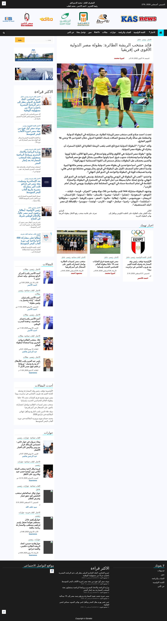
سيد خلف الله (31, 506)
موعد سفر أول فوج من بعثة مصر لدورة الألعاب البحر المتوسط (85, 581)
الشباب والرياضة (124, 32)
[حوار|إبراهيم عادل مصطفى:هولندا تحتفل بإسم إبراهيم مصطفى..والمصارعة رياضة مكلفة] (48, 523)
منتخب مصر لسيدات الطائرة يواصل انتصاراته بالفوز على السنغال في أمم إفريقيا (73, 264)
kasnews (33, 372)
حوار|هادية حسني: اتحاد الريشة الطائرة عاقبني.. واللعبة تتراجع (30, 546)
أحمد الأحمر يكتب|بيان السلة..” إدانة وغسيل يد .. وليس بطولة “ (29, 300)
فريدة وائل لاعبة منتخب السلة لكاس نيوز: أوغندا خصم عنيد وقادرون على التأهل (27, 471)
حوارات (113, 32)
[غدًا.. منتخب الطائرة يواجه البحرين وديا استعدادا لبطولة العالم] (48, 343)
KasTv (97, 32)
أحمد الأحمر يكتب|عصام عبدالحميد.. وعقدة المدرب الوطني (29, 321)
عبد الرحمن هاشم (29, 351)
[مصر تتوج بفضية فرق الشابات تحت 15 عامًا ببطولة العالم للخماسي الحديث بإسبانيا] (105, 242)
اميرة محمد (119, 58)
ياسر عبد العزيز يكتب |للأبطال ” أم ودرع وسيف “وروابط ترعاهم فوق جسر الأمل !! (27, 363)
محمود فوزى (103, 607)
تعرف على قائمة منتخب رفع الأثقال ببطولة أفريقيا (78, 211)
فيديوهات (160, 570)
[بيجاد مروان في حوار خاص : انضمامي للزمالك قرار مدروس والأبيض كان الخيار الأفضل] (48, 446)
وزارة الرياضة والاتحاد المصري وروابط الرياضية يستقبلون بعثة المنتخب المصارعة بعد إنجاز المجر (85, 588)
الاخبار (152, 32)
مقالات (105, 32)
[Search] (3, 32)
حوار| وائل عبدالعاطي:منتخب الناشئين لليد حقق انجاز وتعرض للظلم (27, 495)
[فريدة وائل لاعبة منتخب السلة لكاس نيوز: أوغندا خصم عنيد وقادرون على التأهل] (48, 471)
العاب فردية (29, 512)
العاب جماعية (76, 257)
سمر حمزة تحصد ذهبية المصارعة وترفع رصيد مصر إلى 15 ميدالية (84, 596)
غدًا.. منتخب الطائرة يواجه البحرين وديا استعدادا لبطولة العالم (28, 342)
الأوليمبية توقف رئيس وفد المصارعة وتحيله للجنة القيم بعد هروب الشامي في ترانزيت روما (138, 265)
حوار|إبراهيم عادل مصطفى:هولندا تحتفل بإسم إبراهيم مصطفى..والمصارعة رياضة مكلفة (28, 523)
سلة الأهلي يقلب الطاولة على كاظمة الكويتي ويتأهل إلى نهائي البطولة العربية (130, 213)
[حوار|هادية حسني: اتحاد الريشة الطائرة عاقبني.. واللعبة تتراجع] (48, 547)
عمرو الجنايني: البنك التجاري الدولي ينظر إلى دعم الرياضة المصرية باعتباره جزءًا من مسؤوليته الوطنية (84, 574)
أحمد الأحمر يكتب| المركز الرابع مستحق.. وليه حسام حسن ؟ (29, 276)
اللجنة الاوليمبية (139, 32)
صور (90, 32)
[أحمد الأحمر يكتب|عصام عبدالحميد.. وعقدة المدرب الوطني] (48, 322)
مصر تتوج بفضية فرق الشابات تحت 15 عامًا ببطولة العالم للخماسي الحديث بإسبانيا (105, 264)
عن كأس (161, 586)
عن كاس (70, 32)
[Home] (160, 32)
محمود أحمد (76, 273)
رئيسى (144, 39)
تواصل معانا (81, 32)
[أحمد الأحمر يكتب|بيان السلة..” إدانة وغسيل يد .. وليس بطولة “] (48, 299)
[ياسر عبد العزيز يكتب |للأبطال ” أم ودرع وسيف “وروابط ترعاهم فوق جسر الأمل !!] (48, 364)
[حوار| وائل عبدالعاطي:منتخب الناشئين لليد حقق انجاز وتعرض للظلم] (48, 496)
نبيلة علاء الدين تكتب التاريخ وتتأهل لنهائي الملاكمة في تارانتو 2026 (36, 412)
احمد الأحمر (143, 278)
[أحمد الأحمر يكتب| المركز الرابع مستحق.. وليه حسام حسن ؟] (48, 277)
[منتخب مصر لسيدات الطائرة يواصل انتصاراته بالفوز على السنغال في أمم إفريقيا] (72, 242)
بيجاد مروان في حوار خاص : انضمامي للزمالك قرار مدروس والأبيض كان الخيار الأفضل (28, 445)
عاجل (139, 39)
